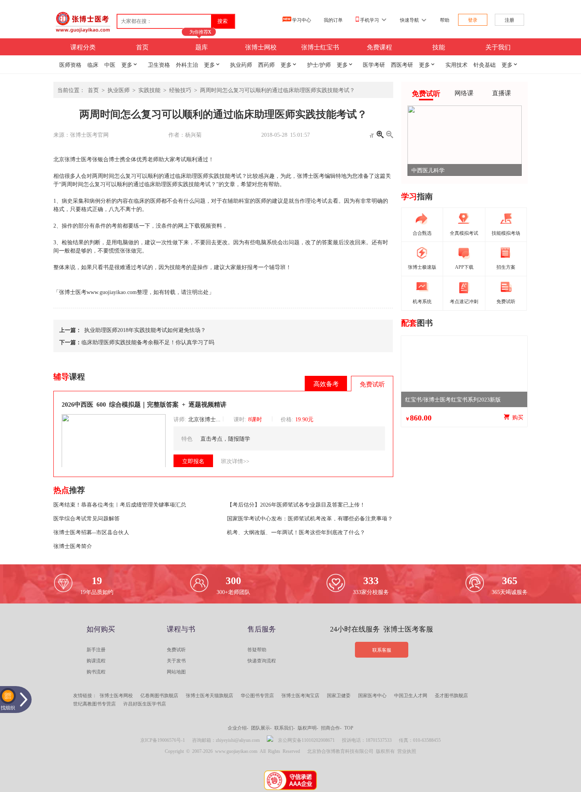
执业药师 (241, 64)
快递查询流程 (261, 660)
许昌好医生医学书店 (144, 703)
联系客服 (381, 649)
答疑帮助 (256, 649)
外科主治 (187, 64)
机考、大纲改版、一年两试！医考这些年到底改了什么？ (296, 532)
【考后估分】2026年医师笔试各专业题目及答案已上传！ (296, 504)
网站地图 (176, 671)
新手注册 (96, 649)
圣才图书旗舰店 (451, 695)
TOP (348, 727)
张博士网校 (261, 46)
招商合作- (331, 727)
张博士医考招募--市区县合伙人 (91, 532)
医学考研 (374, 64)
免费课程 (379, 46)
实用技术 (456, 64)
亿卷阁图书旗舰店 (159, 695)
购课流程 (96, 660)
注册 (509, 19)
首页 (142, 46)
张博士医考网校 (116, 695)
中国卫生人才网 (410, 695)
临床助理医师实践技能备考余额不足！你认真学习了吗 (147, 342)
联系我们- (284, 727)
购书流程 (96, 671)
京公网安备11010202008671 (306, 739)
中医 (109, 64)
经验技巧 (180, 89)
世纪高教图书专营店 (94, 703)
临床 (92, 64)
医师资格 (70, 64)
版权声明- (308, 727)
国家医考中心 (372, 695)
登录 (472, 19)
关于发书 (176, 660)
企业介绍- (238, 727)
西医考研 (402, 64)
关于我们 (498, 46)
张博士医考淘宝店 (300, 695)
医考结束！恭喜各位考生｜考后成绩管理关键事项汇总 (119, 504)
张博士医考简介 (72, 546)
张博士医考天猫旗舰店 (209, 695)
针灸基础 (484, 64)
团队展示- (261, 727)
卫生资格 (159, 64)
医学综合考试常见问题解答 (86, 518)
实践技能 (149, 89)
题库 (201, 46)
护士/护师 (319, 64)
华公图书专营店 (257, 695)
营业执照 (406, 751)
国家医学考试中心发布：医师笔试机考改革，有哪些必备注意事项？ (310, 518)
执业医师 (119, 89)
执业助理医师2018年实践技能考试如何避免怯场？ (143, 329)
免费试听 (176, 649)
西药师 (266, 64)
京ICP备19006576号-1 (162, 739)
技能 (438, 46)
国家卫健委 (339, 695)
